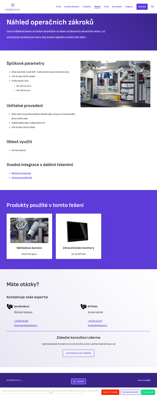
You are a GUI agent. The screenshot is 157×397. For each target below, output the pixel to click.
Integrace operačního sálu (22, 177)
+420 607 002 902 (21, 321)
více (51, 392)
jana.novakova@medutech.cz (25, 325)
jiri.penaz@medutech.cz (97, 325)
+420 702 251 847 (95, 321)
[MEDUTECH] (13, 7)
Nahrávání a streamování (21, 173)
